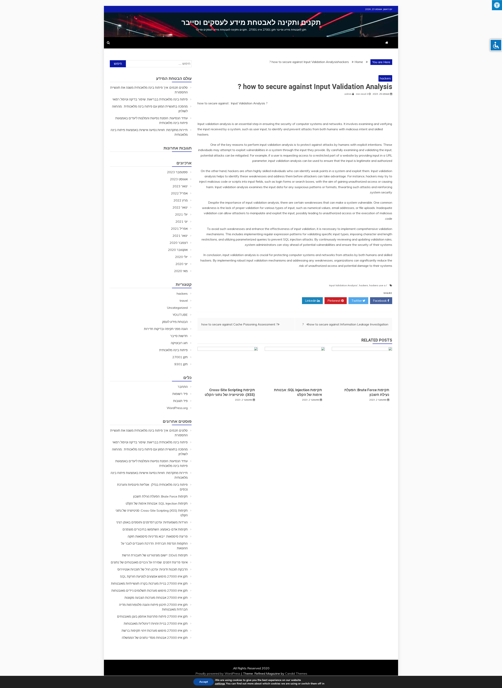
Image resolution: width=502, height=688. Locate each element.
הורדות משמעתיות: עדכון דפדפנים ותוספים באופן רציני (152, 522)
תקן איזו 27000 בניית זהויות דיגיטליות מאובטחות (156, 623)
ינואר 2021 (180, 236)
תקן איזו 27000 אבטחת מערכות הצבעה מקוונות (156, 598)
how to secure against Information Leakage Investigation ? (345, 324)
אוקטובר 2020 (178, 250)
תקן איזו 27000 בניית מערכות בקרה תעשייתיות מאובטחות (149, 583)
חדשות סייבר (179, 336)
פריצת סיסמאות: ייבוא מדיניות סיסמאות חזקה (158, 536)
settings (220, 683)
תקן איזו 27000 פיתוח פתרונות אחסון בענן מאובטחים (152, 616)
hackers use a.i (378, 285)
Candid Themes (296, 673)
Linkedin (311, 301)
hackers (385, 78)
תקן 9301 (181, 364)
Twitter (357, 301)
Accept (203, 682)
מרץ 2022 (181, 200)
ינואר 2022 (180, 207)
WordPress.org (177, 408)
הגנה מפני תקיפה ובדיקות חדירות (166, 329)
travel (184, 301)
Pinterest (334, 301)
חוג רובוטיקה (179, 343)
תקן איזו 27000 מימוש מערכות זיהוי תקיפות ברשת (155, 630)
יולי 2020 (181, 257)
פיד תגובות (180, 401)
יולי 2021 (181, 214)
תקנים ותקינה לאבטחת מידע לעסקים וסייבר (251, 22)
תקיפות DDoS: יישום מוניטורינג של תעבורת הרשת (155, 555)
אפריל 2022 (179, 193)
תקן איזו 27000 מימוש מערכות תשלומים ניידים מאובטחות (149, 590)
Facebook (380, 301)
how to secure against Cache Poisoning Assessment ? (239, 324)
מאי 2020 (181, 271)
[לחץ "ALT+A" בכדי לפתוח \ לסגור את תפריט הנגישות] (497, 5)
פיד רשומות (180, 394)
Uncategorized (177, 308)
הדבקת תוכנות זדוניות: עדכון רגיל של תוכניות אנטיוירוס (152, 569)
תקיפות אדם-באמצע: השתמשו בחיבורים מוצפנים (155, 529)
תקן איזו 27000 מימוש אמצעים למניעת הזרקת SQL (154, 576)
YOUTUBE (180, 315)
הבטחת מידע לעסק (175, 322)
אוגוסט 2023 (179, 179)
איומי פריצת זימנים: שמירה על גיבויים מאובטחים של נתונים (149, 562)
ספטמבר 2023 (177, 172)
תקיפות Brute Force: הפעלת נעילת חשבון (160, 496)
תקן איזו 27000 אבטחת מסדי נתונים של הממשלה (155, 638)
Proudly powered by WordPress (218, 673)
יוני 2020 (182, 264)
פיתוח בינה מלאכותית (173, 350)
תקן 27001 (180, 357)
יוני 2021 (182, 221)
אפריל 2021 (179, 229)
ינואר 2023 (180, 186)
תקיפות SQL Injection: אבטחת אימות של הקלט (157, 503)
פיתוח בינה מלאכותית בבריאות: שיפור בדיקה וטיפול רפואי (150, 99)
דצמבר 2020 (179, 243)
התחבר (183, 387)
